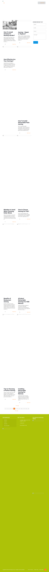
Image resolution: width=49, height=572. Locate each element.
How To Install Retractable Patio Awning (23, 122)
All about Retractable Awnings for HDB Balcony (23, 301)
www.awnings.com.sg (23, 425)
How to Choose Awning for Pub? (23, 210)
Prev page (17, 405)
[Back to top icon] (45, 570)
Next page (16, 410)
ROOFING (5, 423)
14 (28, 408)
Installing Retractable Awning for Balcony (22, 391)
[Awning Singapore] (4, 3)
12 (24, 408)
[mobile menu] (35, 3)
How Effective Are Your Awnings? (9, 60)
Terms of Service (30, 569)
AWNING (5, 420)
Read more (14, 44)
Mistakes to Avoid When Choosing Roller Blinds (9, 211)
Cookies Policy (36, 569)
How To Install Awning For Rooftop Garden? (9, 33)
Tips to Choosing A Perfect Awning (9, 389)
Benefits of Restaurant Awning (7, 300)
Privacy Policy (41, 569)
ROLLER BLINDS (6, 425)
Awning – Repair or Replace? (23, 33)
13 (26, 408)
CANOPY (5, 421)
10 (21, 408)
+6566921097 (42, 2)
